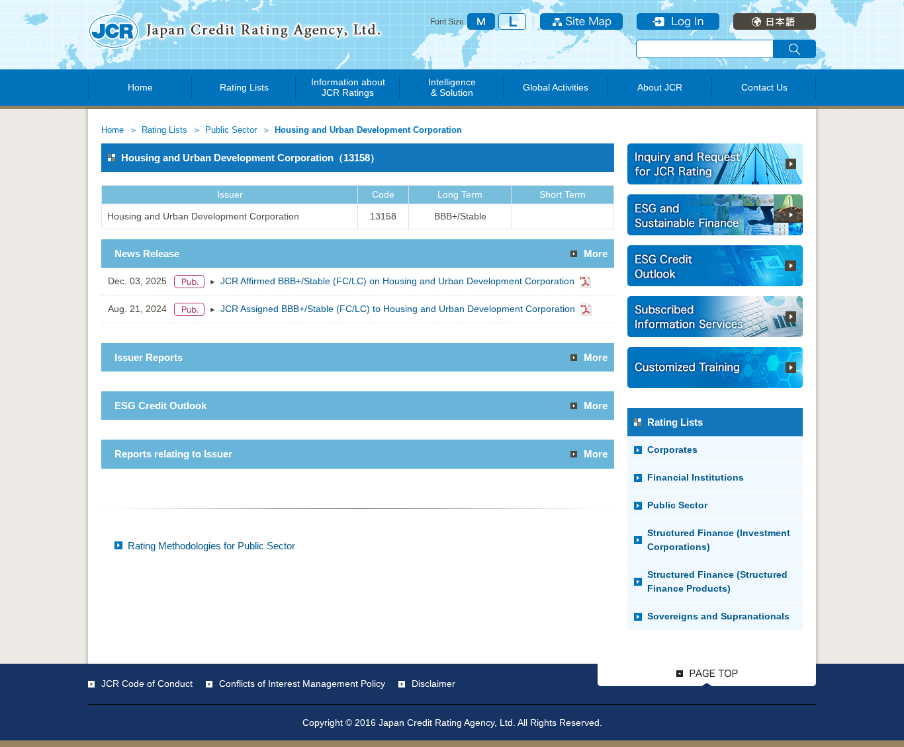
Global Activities (555, 87)
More (596, 253)
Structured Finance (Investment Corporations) (718, 540)
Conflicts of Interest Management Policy (302, 683)
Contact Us (764, 87)
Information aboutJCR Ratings (348, 87)
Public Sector (231, 130)
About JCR (659, 87)
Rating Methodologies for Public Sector (211, 545)
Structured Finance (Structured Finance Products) (717, 581)
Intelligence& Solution (452, 87)
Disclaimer (433, 683)
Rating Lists (244, 87)
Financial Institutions (695, 477)
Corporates (672, 449)
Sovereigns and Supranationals (718, 616)
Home (140, 87)
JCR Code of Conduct (147, 683)
